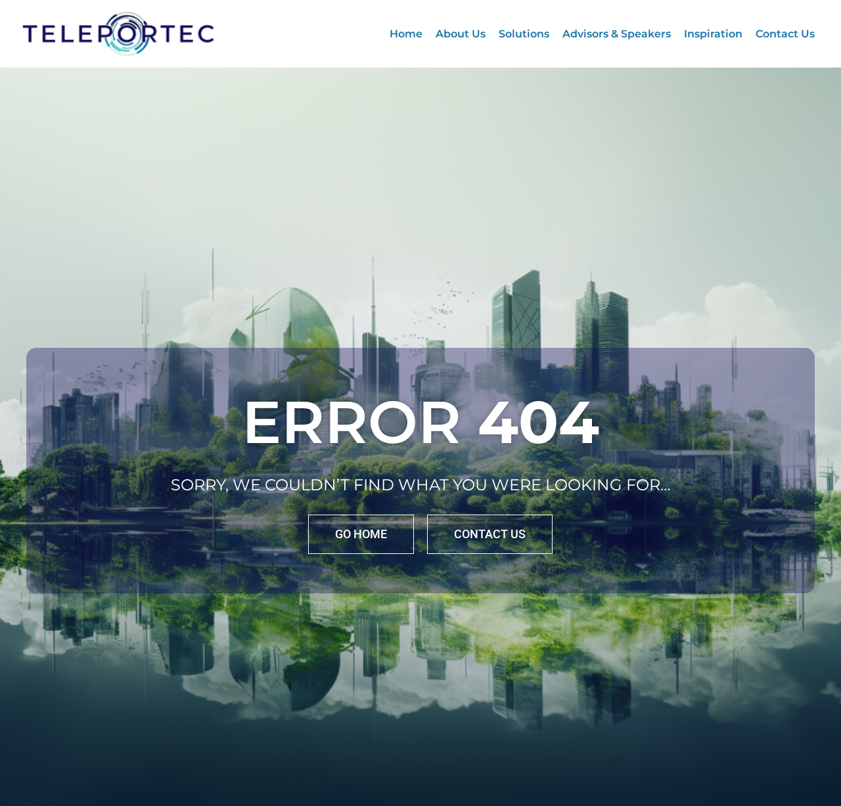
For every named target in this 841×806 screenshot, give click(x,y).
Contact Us (785, 34)
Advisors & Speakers (616, 34)
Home (406, 34)
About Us (461, 34)
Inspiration (713, 34)
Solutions (524, 34)
